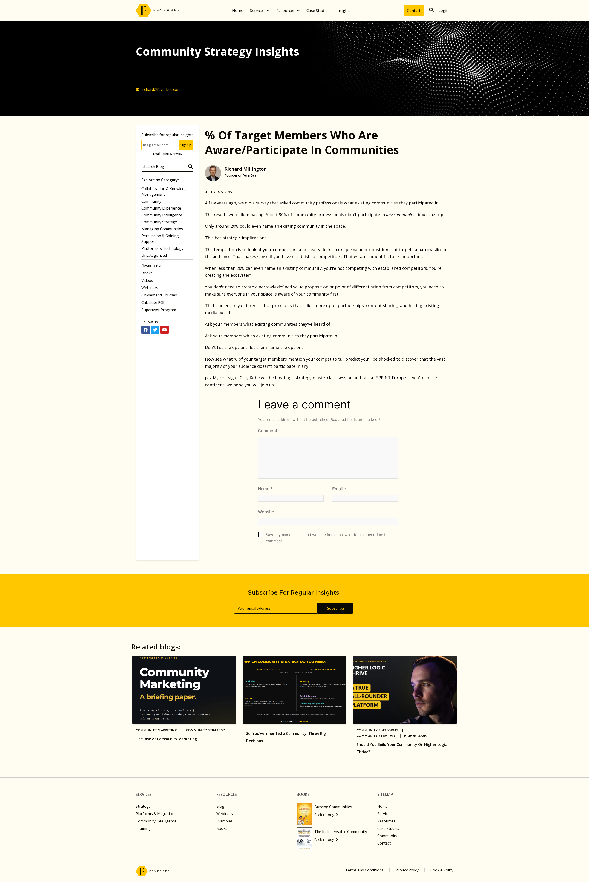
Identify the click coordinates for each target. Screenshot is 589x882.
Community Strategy (159, 221)
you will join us (259, 385)
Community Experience (161, 208)
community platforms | (382, 730)
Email (339, 488)
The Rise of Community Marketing (166, 738)
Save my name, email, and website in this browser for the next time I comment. (325, 537)
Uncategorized (154, 255)
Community (151, 201)
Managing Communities (162, 228)
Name (265, 488)
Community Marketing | (161, 730)
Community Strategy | (380, 735)
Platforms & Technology (162, 248)
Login (443, 10)
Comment (269, 430)
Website (266, 511)
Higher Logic (415, 735)
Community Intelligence (161, 215)
